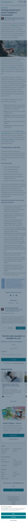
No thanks (13, 517)
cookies (6, 508)
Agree (13, 513)
